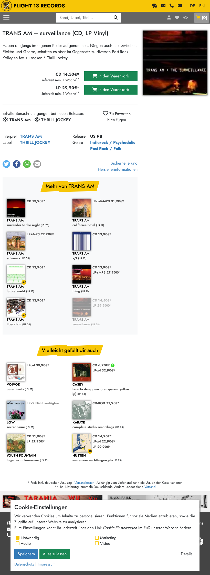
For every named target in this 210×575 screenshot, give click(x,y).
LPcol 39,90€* (38, 365)
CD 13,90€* (36, 201)
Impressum (47, 564)
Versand (149, 486)
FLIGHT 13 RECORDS (39, 5)
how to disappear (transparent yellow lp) (100, 389)
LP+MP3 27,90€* (40, 234)
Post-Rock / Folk (105, 149)
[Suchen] (116, 18)
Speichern (26, 554)
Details (186, 554)
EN (202, 6)
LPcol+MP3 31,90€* (108, 201)
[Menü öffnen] (6, 18)
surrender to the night (23, 222)
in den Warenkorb (113, 76)
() (204, 18)
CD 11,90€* (36, 436)
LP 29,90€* (101, 305)
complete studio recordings (93, 424)
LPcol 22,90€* (103, 441)
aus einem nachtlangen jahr (92, 457)
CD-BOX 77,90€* (106, 403)
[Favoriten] (177, 18)
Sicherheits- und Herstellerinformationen (118, 166)
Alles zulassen (55, 554)
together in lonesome (23, 457)
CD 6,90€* (101, 365)
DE (192, 6)
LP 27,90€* (36, 441)
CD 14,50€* (101, 300)
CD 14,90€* (102, 436)
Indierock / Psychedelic (112, 142)
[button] (6, 164)
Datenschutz (24, 564)
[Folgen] (185, 18)
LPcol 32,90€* (103, 370)
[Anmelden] (169, 18)
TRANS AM (31, 136)
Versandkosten (84, 482)
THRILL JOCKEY (35, 142)
